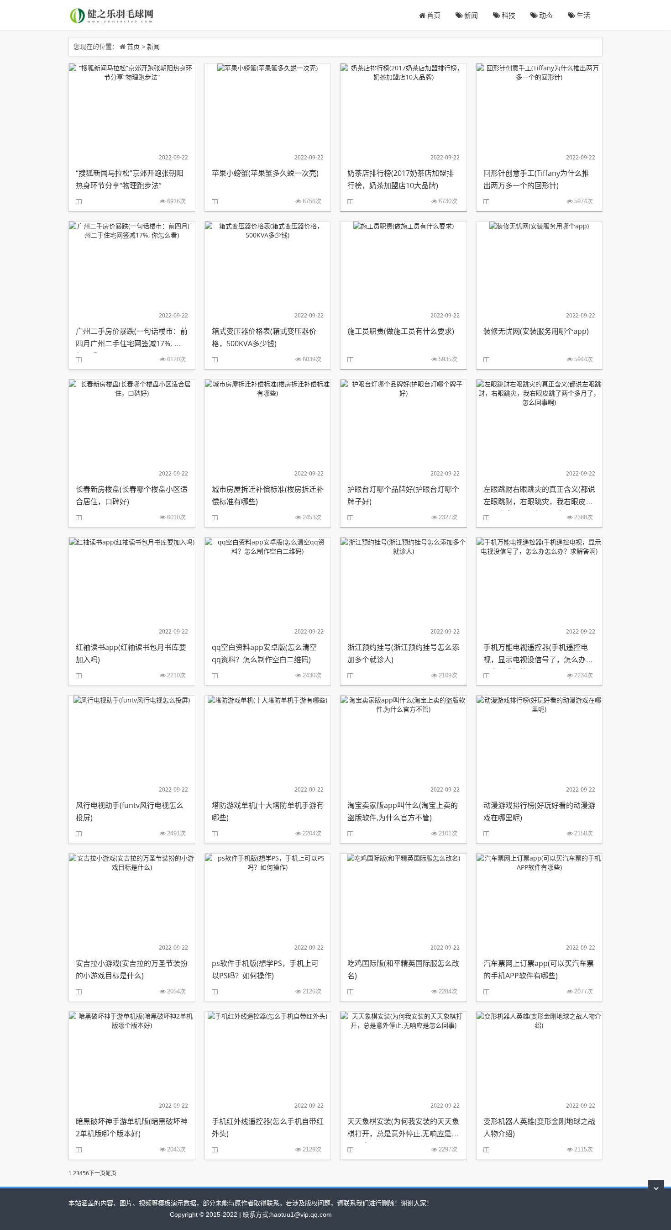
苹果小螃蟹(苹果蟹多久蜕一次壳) (265, 173)
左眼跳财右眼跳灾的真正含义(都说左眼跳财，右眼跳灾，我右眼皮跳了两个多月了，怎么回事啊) (539, 501)
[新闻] (112, 15)
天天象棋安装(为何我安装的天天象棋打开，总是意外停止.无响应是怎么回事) (403, 1133)
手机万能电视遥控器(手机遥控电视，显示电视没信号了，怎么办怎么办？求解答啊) (538, 659)
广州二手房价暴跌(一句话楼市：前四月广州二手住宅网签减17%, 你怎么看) (132, 343)
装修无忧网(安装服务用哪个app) (536, 331)
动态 (546, 15)
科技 (508, 15)
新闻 (471, 15)
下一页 (97, 1173)
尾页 (110, 1173)
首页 (433, 15)
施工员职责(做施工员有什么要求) (400, 331)
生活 (583, 15)
